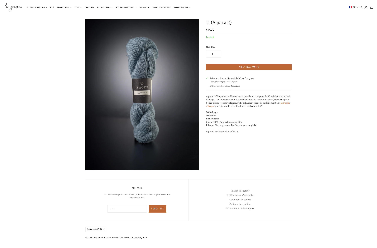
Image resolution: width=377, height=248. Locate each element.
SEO (122, 237)
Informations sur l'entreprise (240, 208)
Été (52, 7)
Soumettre (157, 208)
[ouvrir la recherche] (361, 7)
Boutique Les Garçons (135, 237)
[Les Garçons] (13, 7)
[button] (354, 7)
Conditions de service (240, 199)
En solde (144, 7)
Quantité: (210, 47)
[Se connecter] (365, 7)
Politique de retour (240, 190)
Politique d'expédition (240, 204)
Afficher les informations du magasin (225, 86)
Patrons (89, 7)
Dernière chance (162, 7)
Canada (94, 229)
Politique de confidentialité (240, 195)
